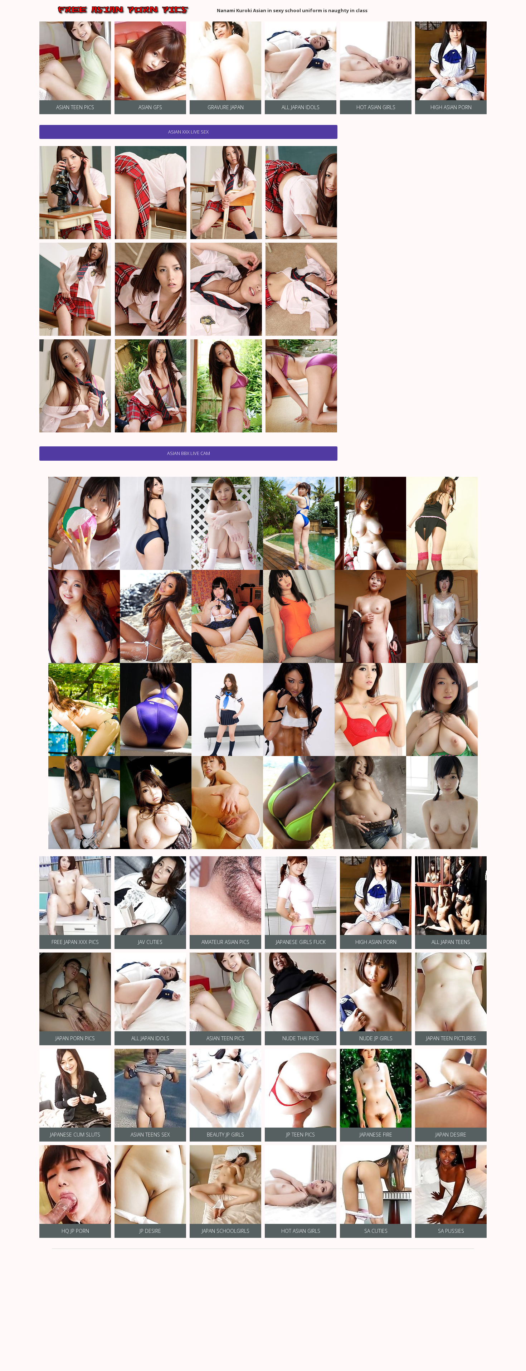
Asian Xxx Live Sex (188, 132)
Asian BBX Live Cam (188, 453)
